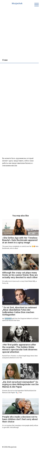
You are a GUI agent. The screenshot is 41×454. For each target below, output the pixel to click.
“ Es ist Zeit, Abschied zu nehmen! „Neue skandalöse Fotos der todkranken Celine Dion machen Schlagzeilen (19, 311)
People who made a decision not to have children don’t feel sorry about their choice (20, 419)
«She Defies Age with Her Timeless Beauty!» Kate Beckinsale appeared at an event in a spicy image (19, 240)
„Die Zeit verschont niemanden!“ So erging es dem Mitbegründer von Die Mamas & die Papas (20, 384)
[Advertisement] (20, 31)
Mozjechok (17, 3)
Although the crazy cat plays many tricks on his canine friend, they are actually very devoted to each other (20, 275)
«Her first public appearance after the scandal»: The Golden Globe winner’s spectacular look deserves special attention (19, 348)
